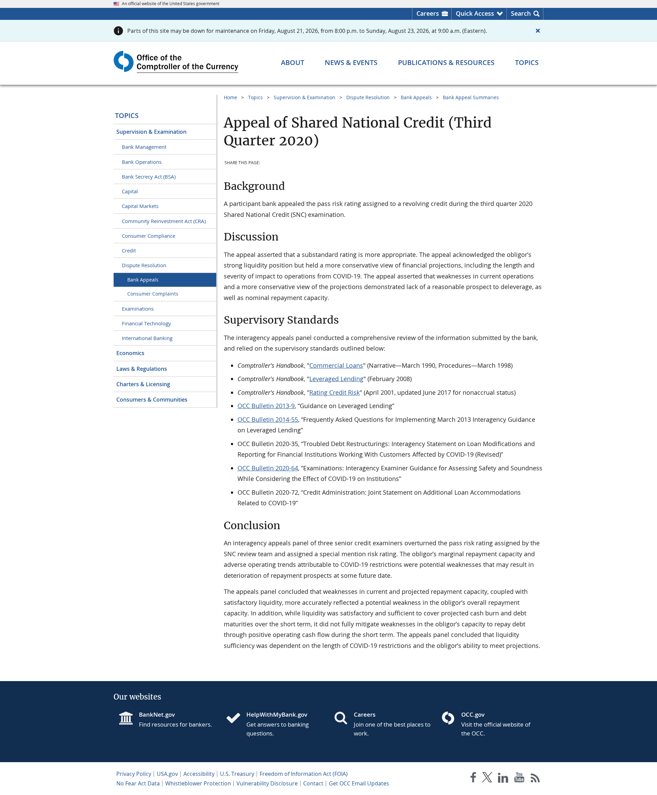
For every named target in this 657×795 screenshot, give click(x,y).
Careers (427, 13)
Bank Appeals (142, 279)
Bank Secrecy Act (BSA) (149, 176)
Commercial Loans (336, 365)
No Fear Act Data (138, 783)
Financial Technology (146, 323)
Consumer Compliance (148, 235)
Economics (130, 353)
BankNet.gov (157, 714)
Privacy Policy (133, 774)
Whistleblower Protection (198, 783)
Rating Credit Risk (334, 392)
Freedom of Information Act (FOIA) (304, 774)
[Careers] (343, 718)
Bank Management (144, 146)
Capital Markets (140, 206)
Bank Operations (142, 161)
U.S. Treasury (237, 774)
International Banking (147, 338)
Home (230, 97)
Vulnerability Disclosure (267, 783)
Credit (129, 250)
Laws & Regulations (141, 369)
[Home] (236, 718)
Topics (127, 115)
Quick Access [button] (475, 13)
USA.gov (167, 774)
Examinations (138, 308)
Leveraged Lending (336, 379)
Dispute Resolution (144, 265)
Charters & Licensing (143, 384)
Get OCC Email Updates (359, 783)
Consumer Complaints (152, 293)
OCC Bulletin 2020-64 (267, 468)
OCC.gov (473, 714)
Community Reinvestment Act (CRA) (164, 221)
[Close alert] (537, 30)
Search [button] (521, 13)
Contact (313, 783)
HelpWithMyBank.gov (276, 714)
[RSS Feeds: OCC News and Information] (535, 778)
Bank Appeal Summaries (471, 97)
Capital (130, 191)
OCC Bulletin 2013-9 (266, 406)
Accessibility (199, 774)
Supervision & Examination (151, 131)
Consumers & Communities (152, 399)
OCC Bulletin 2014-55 (267, 419)
